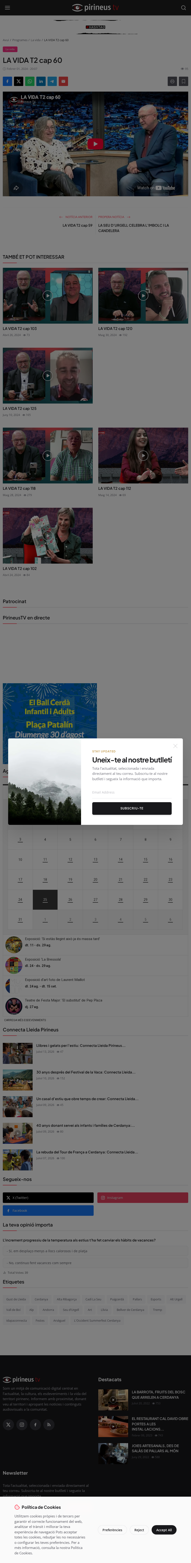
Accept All (164, 1530)
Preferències (112, 1530)
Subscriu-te (131, 808)
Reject (139, 1530)
